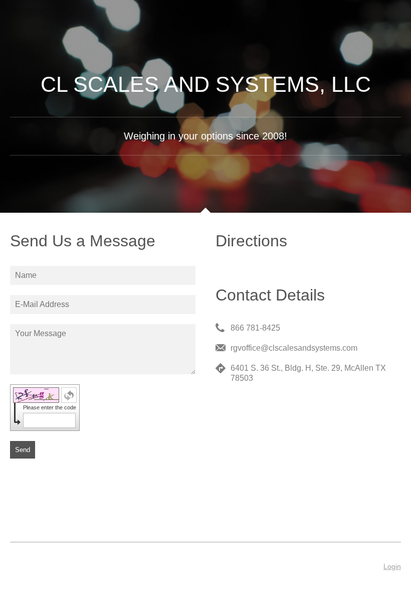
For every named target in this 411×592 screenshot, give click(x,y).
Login (392, 566)
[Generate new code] (69, 395)
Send (22, 450)
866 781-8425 (255, 328)
